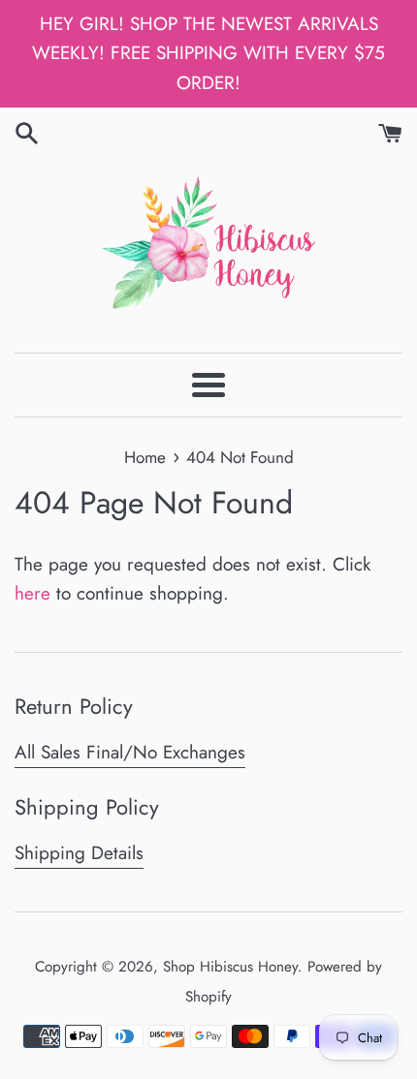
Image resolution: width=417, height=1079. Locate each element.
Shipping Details (79, 853)
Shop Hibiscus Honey (230, 966)
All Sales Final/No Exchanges (130, 752)
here (32, 593)
